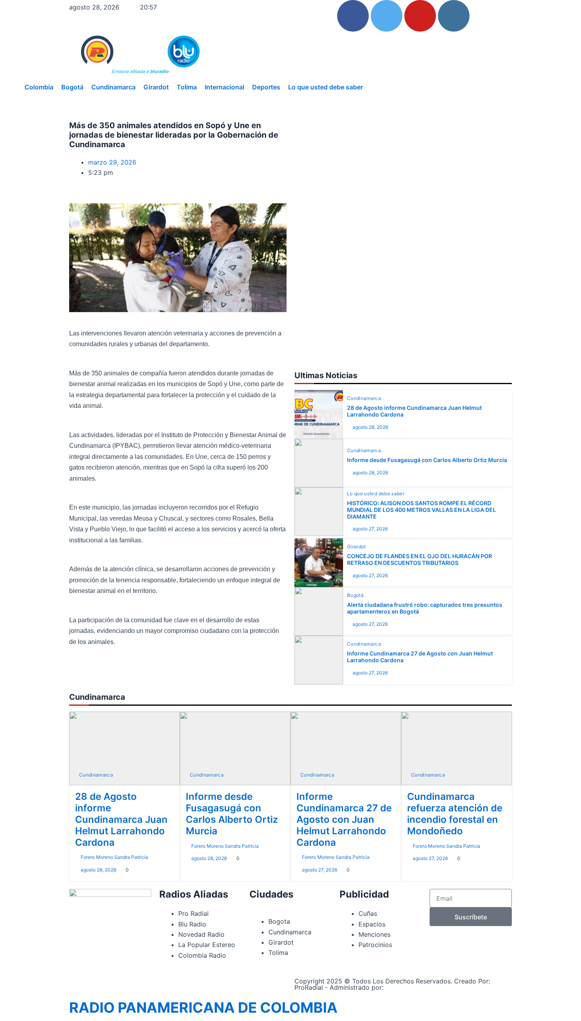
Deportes (266, 87)
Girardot (156, 87)
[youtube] (420, 16)
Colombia (39, 87)
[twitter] (386, 16)
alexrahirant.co (408, 987)
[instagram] (454, 16)
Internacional (224, 87)
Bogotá (72, 87)
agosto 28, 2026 (370, 427)
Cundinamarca (113, 87)
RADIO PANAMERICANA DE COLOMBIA (203, 1007)
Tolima (187, 87)
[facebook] (353, 16)
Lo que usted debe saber (325, 87)
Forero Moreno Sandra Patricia (114, 857)
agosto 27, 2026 (370, 529)
